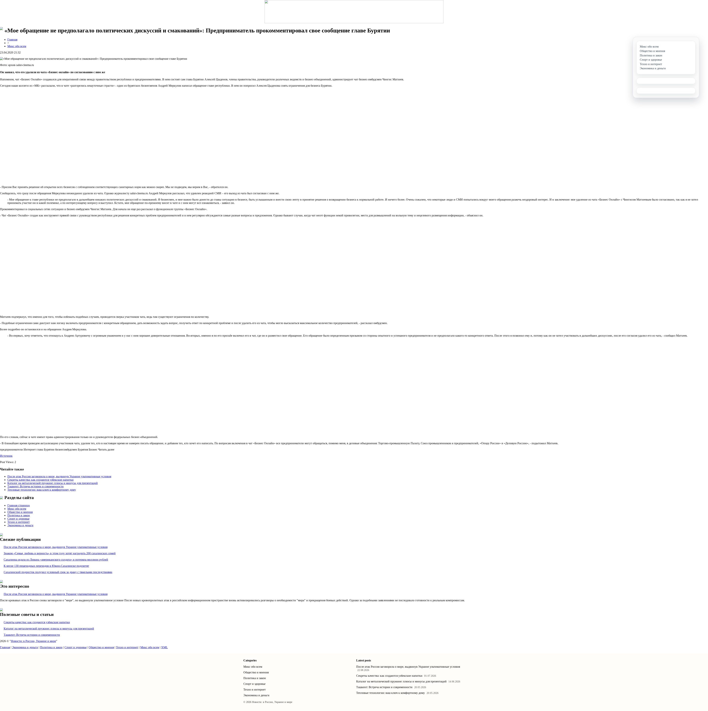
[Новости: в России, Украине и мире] (354, 11)
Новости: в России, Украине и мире (33, 641)
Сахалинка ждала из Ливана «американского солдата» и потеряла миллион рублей (56, 559)
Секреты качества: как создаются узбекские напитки (40, 479)
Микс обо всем (16, 46)
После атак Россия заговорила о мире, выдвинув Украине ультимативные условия (59, 476)
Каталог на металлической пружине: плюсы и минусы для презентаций (52, 483)
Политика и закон (18, 515)
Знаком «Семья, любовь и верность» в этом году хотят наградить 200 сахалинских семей (60, 553)
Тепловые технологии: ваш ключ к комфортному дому (41, 489)
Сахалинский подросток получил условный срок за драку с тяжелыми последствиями (58, 572)
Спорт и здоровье (18, 518)
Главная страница (18, 505)
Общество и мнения (20, 512)
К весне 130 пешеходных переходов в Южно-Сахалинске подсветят (46, 565)
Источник (6, 455)
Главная (12, 39)
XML (164, 647)
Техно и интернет (18, 522)
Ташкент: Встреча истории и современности (35, 486)
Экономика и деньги (20, 525)
